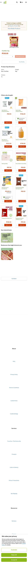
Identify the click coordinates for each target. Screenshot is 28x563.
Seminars (14, 521)
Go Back (14, 278)
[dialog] (14, 548)
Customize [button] (14, 549)
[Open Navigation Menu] (26, 2)
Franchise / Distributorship (14, 441)
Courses (14, 534)
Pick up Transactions (14, 480)
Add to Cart (8, 122)
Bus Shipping (14, 493)
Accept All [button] (14, 560)
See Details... (22, 61)
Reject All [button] (14, 555)
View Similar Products (14, 28)
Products (14, 454)
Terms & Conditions (14, 387)
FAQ (14, 361)
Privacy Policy (14, 374)
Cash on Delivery (14, 467)
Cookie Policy (14, 400)
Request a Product (14, 26)
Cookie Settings (14, 413)
